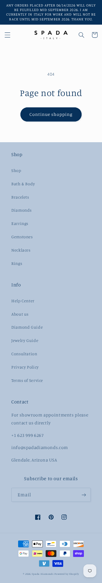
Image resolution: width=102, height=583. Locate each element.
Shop (16, 170)
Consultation (24, 353)
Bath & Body (23, 183)
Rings (16, 263)
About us (20, 314)
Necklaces (21, 250)
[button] (7, 34)
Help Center (23, 300)
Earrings (19, 223)
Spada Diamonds (43, 573)
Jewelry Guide (24, 340)
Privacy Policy (25, 367)
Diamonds (21, 210)
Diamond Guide (27, 327)
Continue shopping (51, 114)
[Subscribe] (83, 495)
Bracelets (20, 197)
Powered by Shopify (66, 573)
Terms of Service (27, 380)
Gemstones (22, 236)
